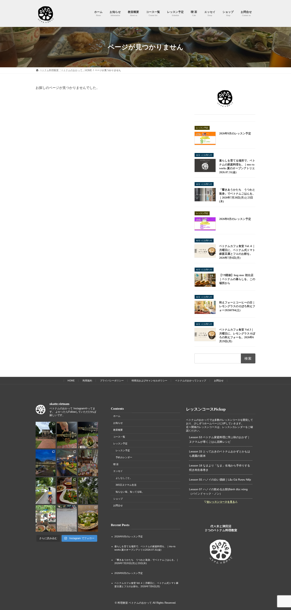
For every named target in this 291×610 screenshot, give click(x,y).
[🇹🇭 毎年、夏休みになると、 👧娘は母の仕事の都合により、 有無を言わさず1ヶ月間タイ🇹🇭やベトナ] (88, 462)
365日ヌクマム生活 (126, 485)
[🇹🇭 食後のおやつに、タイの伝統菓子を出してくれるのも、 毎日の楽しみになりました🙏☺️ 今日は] (88, 518)
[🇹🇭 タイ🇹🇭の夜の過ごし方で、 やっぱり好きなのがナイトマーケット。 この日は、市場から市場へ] (46, 462)
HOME (71, 380)
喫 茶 (116, 464)
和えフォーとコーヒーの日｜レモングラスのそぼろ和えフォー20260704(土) (237, 306)
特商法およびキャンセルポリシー (149, 380)
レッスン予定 (120, 443)
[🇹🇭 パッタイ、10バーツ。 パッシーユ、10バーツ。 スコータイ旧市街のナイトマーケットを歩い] (67, 462)
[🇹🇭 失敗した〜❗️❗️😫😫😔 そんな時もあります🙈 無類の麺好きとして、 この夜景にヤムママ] (88, 435)
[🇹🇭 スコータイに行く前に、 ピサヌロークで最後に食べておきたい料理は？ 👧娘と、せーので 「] (46, 518)
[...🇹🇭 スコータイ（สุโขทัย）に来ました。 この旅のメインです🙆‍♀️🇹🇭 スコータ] (88, 490)
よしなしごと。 (124, 478)
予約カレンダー (124, 457)
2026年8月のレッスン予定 (235, 219)
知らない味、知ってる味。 (130, 491)
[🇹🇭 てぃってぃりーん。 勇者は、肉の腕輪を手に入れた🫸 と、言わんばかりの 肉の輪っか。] (67, 435)
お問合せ (218, 380)
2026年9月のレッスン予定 (235, 133)
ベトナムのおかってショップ (190, 380)
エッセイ (118, 471)
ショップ (118, 498)
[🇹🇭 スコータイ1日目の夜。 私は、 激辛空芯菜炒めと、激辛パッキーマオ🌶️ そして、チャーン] (67, 490)
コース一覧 (119, 436)
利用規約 (87, 380)
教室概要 (118, 430)
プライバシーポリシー (112, 380)
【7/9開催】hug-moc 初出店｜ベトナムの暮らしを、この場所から (237, 279)
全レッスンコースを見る (221, 501)
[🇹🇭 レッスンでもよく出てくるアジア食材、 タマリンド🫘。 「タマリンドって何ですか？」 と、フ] (67, 518)
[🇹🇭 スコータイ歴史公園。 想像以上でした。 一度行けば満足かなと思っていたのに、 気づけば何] (46, 490)
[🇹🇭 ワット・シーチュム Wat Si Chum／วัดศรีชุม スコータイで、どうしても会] (46, 435)
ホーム (116, 416)
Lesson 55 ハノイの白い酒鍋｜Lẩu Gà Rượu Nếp (220, 479)
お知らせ (118, 423)
